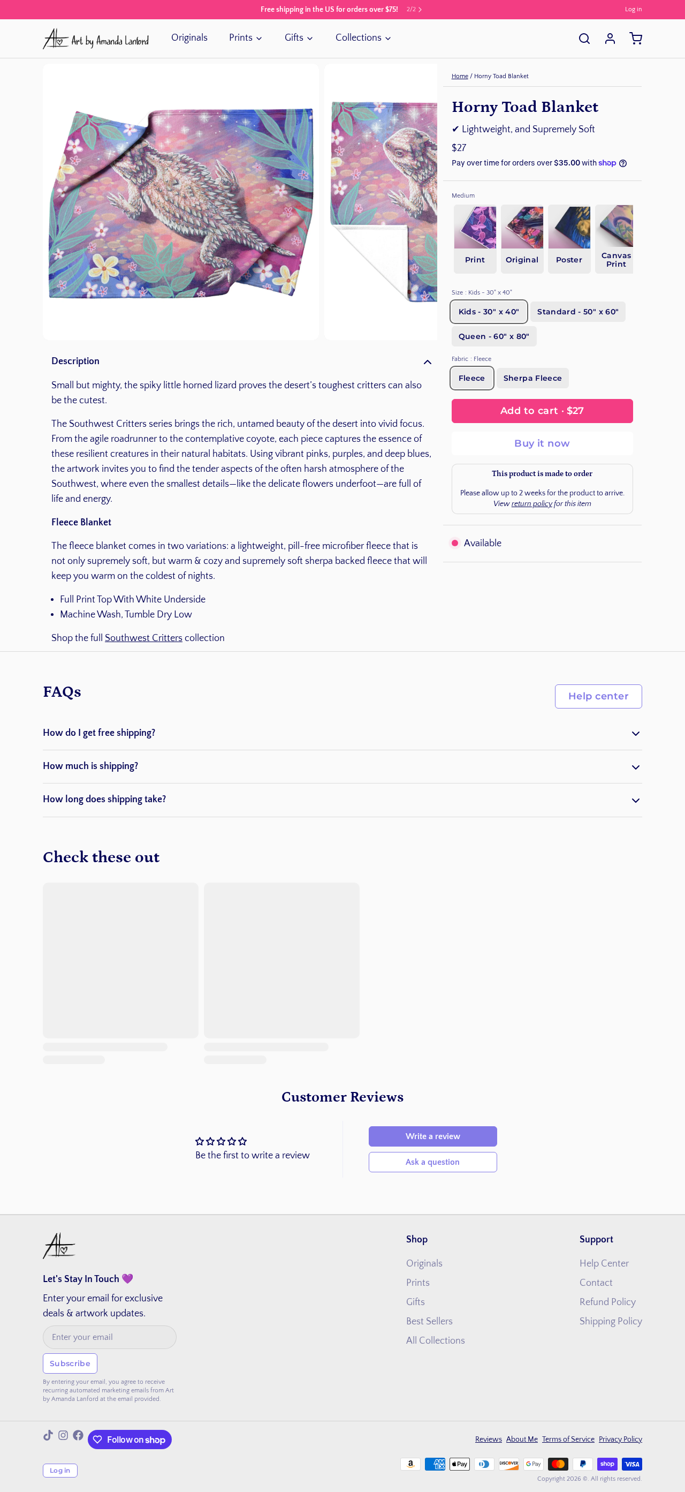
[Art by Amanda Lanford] (96, 38)
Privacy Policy (620, 1439)
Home (460, 76)
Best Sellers (429, 1321)
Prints (241, 38)
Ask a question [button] (433, 1162)
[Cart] (631, 38)
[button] (542, 411)
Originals (189, 38)
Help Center (604, 1264)
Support (596, 1239)
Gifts (294, 38)
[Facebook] (78, 1439)
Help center (598, 696)
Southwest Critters (143, 638)
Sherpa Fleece (533, 378)
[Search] (580, 38)
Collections (359, 38)
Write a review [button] (433, 1136)
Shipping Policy (611, 1321)
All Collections (435, 1341)
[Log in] (605, 38)
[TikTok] (48, 1439)
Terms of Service (568, 1439)
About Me (522, 1439)
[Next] (647, 238)
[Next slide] (420, 201)
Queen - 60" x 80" (494, 336)
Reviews (488, 1439)
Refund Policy (608, 1302)
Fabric (471, 359)
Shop (417, 1239)
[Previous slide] (59, 201)
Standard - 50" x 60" (578, 312)
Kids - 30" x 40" (489, 312)
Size (482, 292)
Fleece (472, 378)
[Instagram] (63, 1439)
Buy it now (542, 443)
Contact (596, 1283)
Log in (633, 9)
